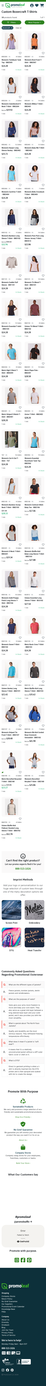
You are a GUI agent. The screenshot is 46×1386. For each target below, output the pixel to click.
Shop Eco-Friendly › (23, 1117)
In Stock (18, 70)
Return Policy (7, 1299)
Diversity (5, 1322)
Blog (3, 1327)
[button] (3, 5)
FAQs (4, 1312)
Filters (13, 22)
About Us (5, 1320)
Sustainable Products (23, 1106)
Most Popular (33, 22)
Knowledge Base (8, 1309)
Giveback (5, 1325)
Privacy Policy (7, 1333)
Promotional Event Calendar (13, 1306)
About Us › (23, 1140)
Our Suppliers (7, 1304)
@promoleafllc (22, 1221)
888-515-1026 (23, 868)
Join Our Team (7, 1330)
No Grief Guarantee (23, 1129)
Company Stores (23, 1153)
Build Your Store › (23, 1163)
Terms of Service (8, 1335)
